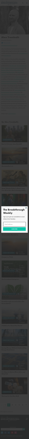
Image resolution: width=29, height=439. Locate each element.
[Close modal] (26, 208)
